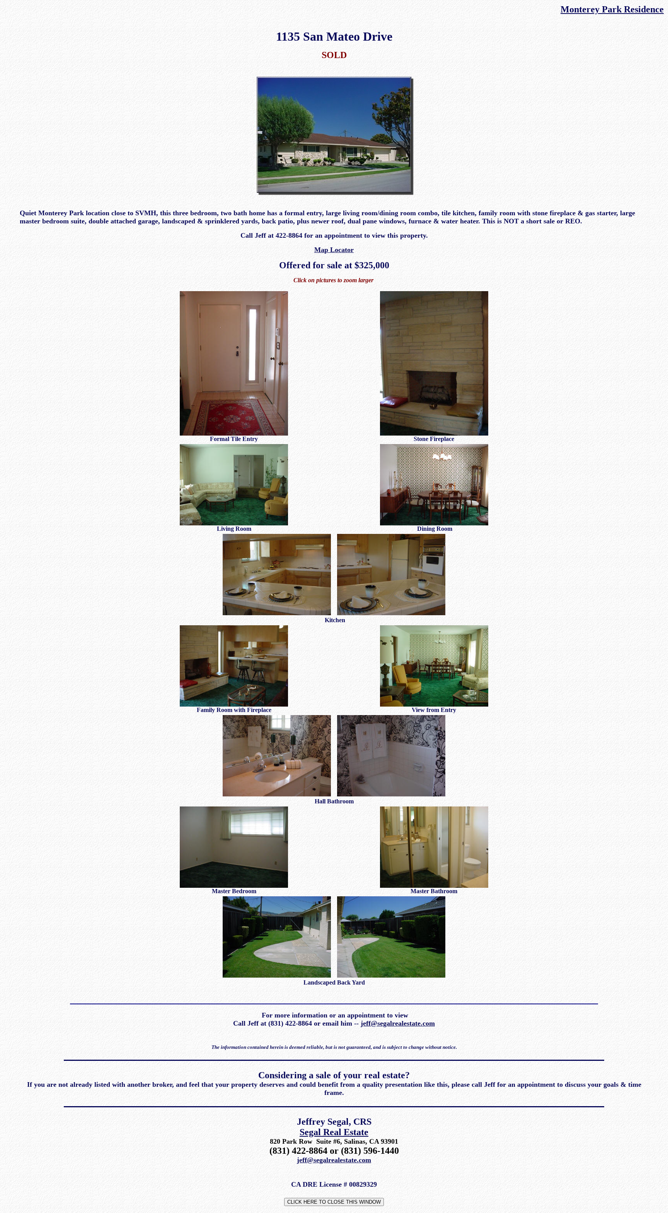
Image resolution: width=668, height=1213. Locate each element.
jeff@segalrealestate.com (398, 1023)
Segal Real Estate (334, 1132)
